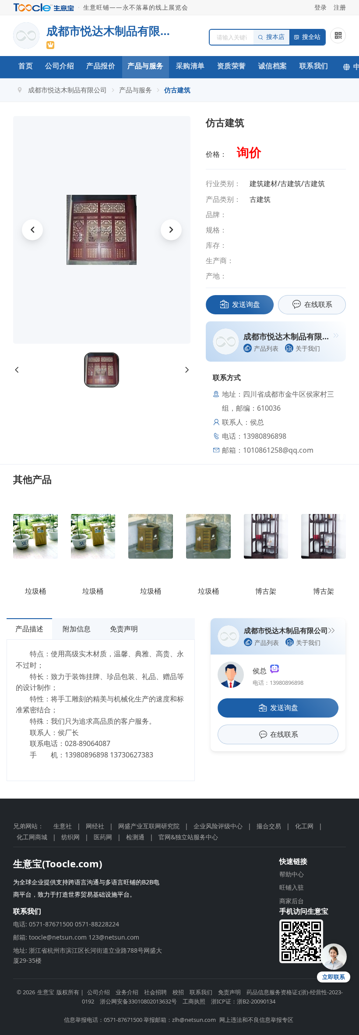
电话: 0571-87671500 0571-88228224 (66, 924)
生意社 (62, 826)
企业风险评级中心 (218, 826)
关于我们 (308, 348)
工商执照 (194, 1001)
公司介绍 (59, 65)
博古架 (265, 591)
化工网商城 (32, 837)
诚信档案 (272, 65)
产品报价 (100, 65)
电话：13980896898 (278, 682)
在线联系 (318, 304)
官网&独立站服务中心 (188, 837)
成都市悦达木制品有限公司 (67, 89)
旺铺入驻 (291, 887)
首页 (25, 65)
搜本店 (275, 37)
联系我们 (313, 65)
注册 (340, 7)
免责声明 (124, 629)
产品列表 (266, 348)
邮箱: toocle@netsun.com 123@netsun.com (76, 937)
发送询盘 (246, 304)
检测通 (135, 837)
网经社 (95, 826)
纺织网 (70, 837)
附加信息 (77, 629)
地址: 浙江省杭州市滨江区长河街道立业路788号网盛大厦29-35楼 (87, 955)
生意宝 (45, 992)
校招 (178, 992)
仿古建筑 (177, 89)
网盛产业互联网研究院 (149, 826)
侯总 (261, 671)
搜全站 (311, 37)
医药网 (103, 837)
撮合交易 (269, 826)
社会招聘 (155, 992)
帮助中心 (291, 874)
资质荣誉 (231, 65)
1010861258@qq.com (278, 450)
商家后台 (291, 901)
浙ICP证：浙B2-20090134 (243, 1001)
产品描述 (29, 629)
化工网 (304, 826)
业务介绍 (127, 992)
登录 (320, 7)
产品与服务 (145, 65)
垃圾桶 (35, 591)
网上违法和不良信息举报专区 (256, 1020)
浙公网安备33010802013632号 (138, 1001)
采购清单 (190, 65)
